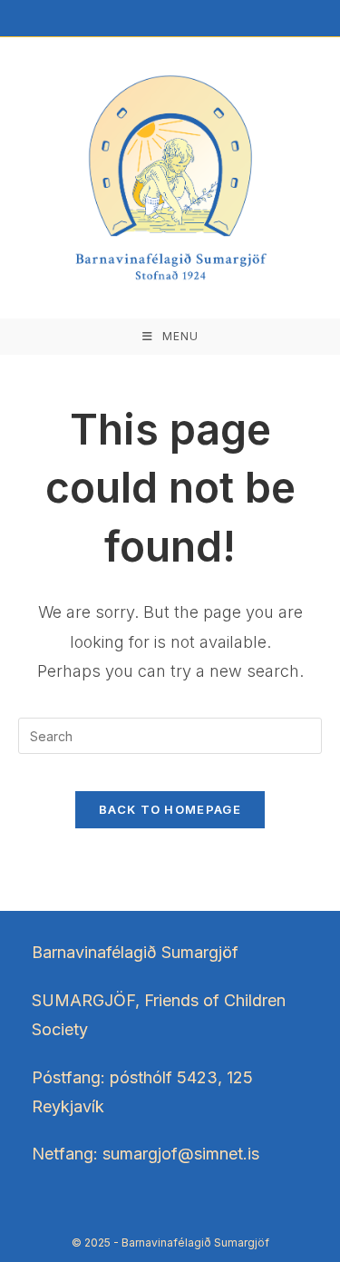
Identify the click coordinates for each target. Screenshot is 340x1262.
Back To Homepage (170, 809)
